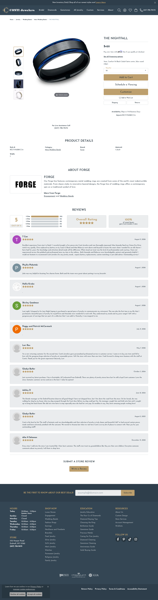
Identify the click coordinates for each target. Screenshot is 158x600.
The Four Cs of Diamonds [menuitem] (90, 516)
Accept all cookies (34, 594)
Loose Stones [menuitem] (50, 512)
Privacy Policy (100, 589)
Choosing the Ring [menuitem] (87, 523)
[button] (119, 10)
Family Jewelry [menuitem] (50, 561)
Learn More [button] (101, 2)
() (61, 216)
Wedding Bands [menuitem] (51, 519)
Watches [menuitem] (48, 550)
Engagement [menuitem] (50, 516)
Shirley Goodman (30, 303)
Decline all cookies (17, 594)
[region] (62, 73)
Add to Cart (126, 77)
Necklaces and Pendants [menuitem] (55, 529)
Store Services (120, 519)
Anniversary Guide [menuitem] (87, 547)
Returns (137, 102)
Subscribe (128, 493)
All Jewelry (78, 10)
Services (100, 10)
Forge (82, 150)
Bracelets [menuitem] (48, 533)
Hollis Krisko (28, 284)
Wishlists (119, 526)
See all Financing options (113, 56)
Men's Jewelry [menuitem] (50, 547)
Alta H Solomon (29, 437)
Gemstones (65, 10)
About (110, 10)
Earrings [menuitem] (48, 526)
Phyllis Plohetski (30, 265)
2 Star (28, 224)
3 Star (28, 221)
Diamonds (52, 10)
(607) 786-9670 (61, 128)
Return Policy (86, 589)
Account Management (124, 523)
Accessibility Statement (137, 589)
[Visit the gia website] (94, 575)
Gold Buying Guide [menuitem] (88, 550)
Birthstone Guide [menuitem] (87, 526)
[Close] (155, 2)
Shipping (115, 102)
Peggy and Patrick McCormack (37, 326)
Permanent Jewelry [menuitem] (52, 554)
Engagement (49, 196)
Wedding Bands (27, 19)
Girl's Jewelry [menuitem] (50, 543)
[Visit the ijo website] (64, 575)
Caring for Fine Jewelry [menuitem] (89, 536)
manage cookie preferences (24, 589)
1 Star (28, 226)
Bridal (41, 10)
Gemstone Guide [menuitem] (87, 529)
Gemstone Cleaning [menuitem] (88, 543)
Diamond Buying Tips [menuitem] (89, 519)
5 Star (28, 216)
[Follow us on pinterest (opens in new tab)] (123, 539)
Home (11, 19)
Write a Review (79, 469)
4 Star (28, 219)
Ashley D (26, 390)
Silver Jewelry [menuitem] (50, 540)
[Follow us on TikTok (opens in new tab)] (129, 539)
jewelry (18, 19)
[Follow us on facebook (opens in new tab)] (117, 539)
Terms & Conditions (117, 589)
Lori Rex (26, 345)
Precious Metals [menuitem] (86, 533)
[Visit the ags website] (78, 575)
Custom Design (121, 516)
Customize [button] (126, 92)
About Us (119, 512)
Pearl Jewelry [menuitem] (50, 536)
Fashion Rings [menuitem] (50, 523)
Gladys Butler (28, 369)
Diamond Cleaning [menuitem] (87, 540)
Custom (90, 10)
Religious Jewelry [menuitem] (52, 557)
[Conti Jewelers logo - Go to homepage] (18, 10)
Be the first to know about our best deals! (48, 493)
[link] (148, 10)
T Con (25, 237)
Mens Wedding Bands (40, 19)
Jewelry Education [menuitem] (87, 512)
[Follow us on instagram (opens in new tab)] (135, 539)
